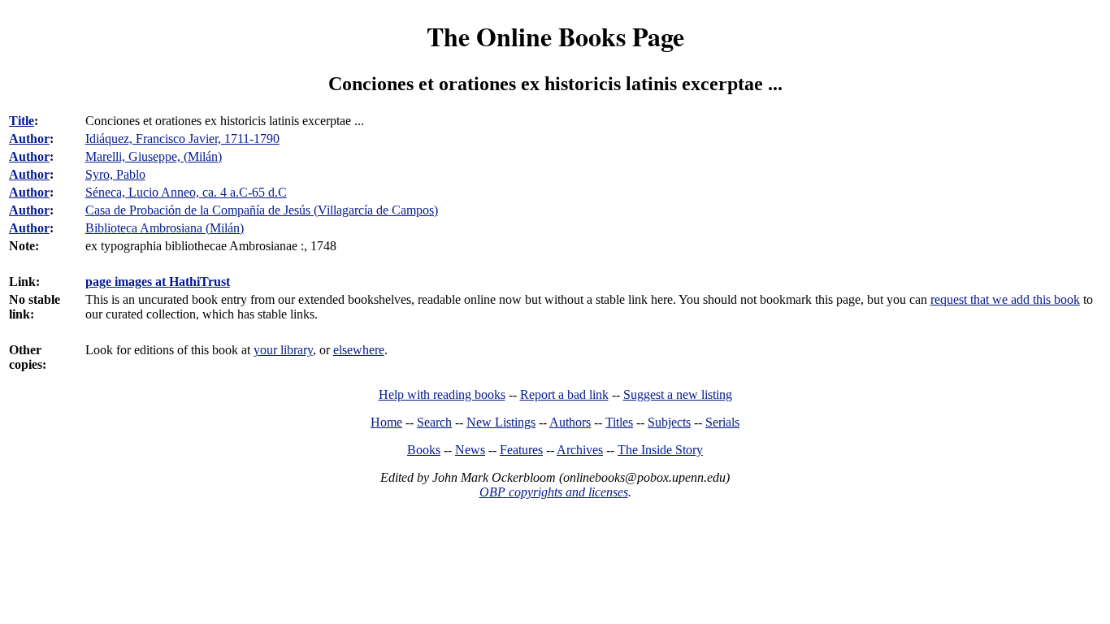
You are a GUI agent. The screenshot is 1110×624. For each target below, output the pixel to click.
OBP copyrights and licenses (553, 492)
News (470, 450)
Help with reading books (442, 394)
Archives (580, 450)
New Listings (500, 422)
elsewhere (358, 350)
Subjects (669, 422)
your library (283, 350)
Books (423, 450)
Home (386, 422)
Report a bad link (564, 394)
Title (21, 121)
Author (29, 138)
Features (521, 450)
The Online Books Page (555, 36)
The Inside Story (660, 450)
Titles (619, 422)
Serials (722, 422)
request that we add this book (1005, 299)
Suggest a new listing (677, 394)
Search (434, 422)
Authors (570, 422)
